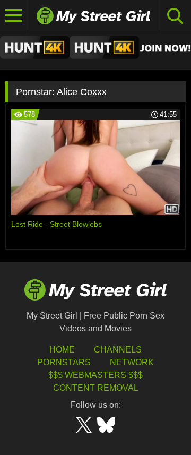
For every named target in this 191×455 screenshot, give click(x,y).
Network (132, 362)
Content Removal (95, 387)
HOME (62, 349)
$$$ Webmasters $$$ (95, 375)
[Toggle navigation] (14, 16)
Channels (118, 349)
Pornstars (64, 362)
